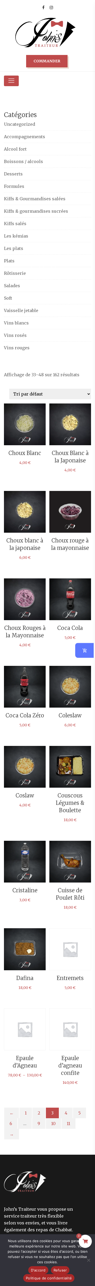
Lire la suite (70, 515)
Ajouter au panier (70, 778)
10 (53, 1123)
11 (68, 1123)
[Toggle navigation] (11, 81)
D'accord (38, 1270)
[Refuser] (88, 1260)
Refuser (60, 1270)
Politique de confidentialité (49, 1278)
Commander (47, 61)
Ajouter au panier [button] (25, 431)
